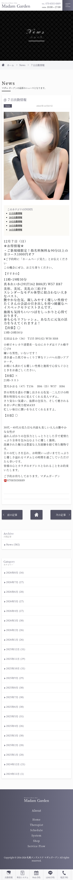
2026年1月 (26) (15, 639)
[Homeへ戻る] (36, 515)
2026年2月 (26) (15, 630)
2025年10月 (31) (15, 668)
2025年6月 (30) (15, 706)
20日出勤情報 (15, 217)
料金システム (22, 877)
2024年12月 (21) (15, 764)
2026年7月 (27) (15, 582)
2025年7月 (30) (15, 697)
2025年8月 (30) (15, 687)
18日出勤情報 (15, 225)
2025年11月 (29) (15, 658)
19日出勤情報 (15, 221)
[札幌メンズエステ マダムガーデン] (16, 4)
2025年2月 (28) (15, 745)
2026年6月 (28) (15, 591)
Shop (36, 841)
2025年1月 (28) (15, 754)
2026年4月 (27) (15, 611)
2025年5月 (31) (15, 716)
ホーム (10, 65)
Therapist (36, 825)
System (36, 835)
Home (36, 819)
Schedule (36, 830)
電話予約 (64, 877)
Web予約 (36, 877)
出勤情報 (9, 877)
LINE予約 (50, 877)
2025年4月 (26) (15, 726)
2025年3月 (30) (15, 735)
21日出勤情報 (15, 213)
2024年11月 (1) (15, 773)
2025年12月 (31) (15, 649)
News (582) (13, 544)
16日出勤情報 (15, 229)
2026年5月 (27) (15, 601)
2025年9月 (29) (15, 678)
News (22, 65)
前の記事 (12, 514)
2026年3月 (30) (15, 620)
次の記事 (61, 514)
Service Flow (36, 846)
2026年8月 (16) (15, 572)
